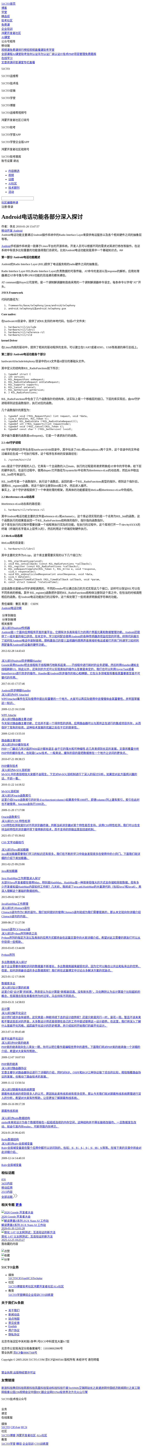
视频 (11, 175)
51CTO (12, 1278)
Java (3, 903)
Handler (26, 690)
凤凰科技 (40, 1387)
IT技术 (64, 54)
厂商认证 (54, 54)
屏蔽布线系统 (9, 1110)
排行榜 (22, 49)
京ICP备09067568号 (25, 1352)
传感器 (15, 628)
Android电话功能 (11, 608)
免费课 (5, 24)
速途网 (102, 1387)
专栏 (26, 62)
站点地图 (14, 1318)
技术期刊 (14, 187)
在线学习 (7, 58)
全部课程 (7, 54)
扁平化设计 (14, 1013)
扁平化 (5, 1038)
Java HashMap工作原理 (20, 878)
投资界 (64, 1392)
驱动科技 (51, 1387)
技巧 (21, 842)
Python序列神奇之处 (19, 933)
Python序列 (8, 954)
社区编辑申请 (9, 202)
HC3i (30, 1278)
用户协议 (14, 1330)
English (12, 1326)
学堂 (4, 12)
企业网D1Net (52, 1392)
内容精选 (14, 171)
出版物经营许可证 (24, 1372)
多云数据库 (14, 962)
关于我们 (14, 1310)
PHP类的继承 (15, 1042)
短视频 (31, 49)
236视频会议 (23, 1392)
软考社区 (7, 20)
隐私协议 (14, 1334)
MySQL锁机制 (15, 770)
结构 (16, 1139)
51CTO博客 (15, 1286)
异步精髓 (16, 690)
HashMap (11, 903)
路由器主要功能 (11, 740)
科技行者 (62, 1387)
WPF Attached (15, 694)
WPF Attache (8, 715)
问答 (15, 62)
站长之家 (92, 1387)
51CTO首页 (8, 3)
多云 (12, 983)
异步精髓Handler (21, 660)
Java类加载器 (15, 849)
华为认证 (43, 54)
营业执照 (7, 1372)
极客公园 (9, 1392)
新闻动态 (14, 1314)
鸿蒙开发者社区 (11, 33)
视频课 (5, 49)
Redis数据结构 (15, 1118)
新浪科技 (7, 1387)
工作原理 (22, 903)
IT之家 (130, 1387)
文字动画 (12, 842)
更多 (19, 1205)
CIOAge (22, 1278)
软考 (24, 54)
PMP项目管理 (76, 54)
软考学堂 (48, 49)
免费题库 (90, 54)
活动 (11, 191)
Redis (4, 1139)
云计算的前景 (15, 987)
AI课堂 (5, 37)
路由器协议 (14, 1068)
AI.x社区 (58, 1286)
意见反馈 (14, 1322)
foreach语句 (8, 929)
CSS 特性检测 (15, 821)
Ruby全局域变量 (17, 1143)
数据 (10, 1139)
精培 (25, 1294)
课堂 (21, 62)
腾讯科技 (18, 1387)
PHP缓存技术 (15, 744)
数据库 (5, 983)
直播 (32, 62)
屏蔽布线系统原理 (18, 1089)
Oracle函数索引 (16, 795)
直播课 (39, 49)
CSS (4, 842)
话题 (11, 179)
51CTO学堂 (15, 1294)
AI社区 (12, 183)
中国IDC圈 (37, 1392)
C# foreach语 (22, 929)
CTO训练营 (46, 1294)
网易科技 (29, 1387)
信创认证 (32, 54)
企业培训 (7, 28)
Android (6, 246)
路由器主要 (16, 719)
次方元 (72, 1392)
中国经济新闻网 (116, 1387)
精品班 (5, 16)
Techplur (37, 1278)
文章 (4, 62)
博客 (4, 7)
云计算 (5, 1008)
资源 (10, 62)
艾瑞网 (83, 1387)
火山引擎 (82, 1392)
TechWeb (73, 1387)
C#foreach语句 (15, 908)
